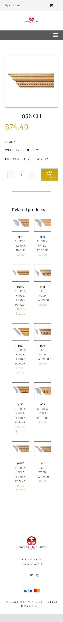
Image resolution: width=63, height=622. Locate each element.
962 (20, 346)
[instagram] (37, 575)
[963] (42, 217)
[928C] (20, 443)
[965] (42, 384)
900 (42, 346)
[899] (42, 266)
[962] (20, 325)
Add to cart (49, 175)
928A (20, 287)
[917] (42, 443)
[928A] (20, 266)
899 (42, 287)
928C (20, 463)
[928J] (20, 384)
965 (42, 404)
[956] (31, 81)
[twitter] (31, 575)
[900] (42, 325)
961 (20, 237)
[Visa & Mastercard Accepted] (32, 588)
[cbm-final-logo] (31, 17)
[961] (20, 217)
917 (42, 463)
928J (20, 404)
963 (42, 237)
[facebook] (25, 575)
